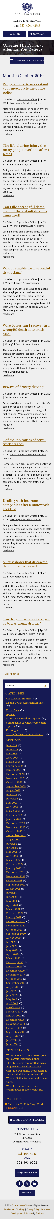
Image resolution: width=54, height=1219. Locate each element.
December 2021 (15, 872)
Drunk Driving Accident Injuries (27, 633)
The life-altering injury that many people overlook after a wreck (26, 150)
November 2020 (15, 925)
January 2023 (13, 819)
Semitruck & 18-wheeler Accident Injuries (26, 724)
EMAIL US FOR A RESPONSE (28, 1120)
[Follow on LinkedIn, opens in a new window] (34, 1183)
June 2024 (12, 749)
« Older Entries (11, 673)
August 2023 (13, 790)
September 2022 (16, 835)
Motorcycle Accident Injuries (25, 103)
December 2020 (15, 921)
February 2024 (14, 766)
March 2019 (13, 1007)
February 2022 (14, 864)
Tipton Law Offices (27, 99)
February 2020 (14, 962)
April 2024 (12, 757)
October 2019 (14, 979)
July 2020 (11, 942)
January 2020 (14, 966)
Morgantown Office (27, 1172)
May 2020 (12, 950)
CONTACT (39, 34)
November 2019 (15, 974)
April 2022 (12, 856)
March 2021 (13, 909)
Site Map (20, 1209)
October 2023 (14, 782)
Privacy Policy (33, 1209)
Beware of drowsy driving (23, 387)
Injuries (10, 714)
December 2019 (15, 970)
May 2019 (11, 999)
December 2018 (15, 1019)
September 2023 (16, 786)
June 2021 (12, 897)
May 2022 (11, 852)
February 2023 (14, 815)
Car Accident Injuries (21, 164)
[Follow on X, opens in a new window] (27, 1183)
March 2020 (13, 958)
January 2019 (13, 1015)
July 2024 (11, 745)
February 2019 (14, 1011)
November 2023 (15, 778)
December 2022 (15, 823)
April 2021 (12, 905)
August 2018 (13, 1036)
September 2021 (15, 884)
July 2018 (11, 1040)
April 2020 (12, 954)
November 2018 (15, 1024)
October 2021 (14, 880)
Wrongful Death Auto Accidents (27, 225)
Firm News (12, 710)
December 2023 (15, 774)
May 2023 (11, 802)
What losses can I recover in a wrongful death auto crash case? (26, 330)
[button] (15, 33)
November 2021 (15, 876)
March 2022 (13, 860)
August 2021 (13, 888)
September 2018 (15, 1032)
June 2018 (12, 1044)
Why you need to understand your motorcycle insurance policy (25, 88)
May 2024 (11, 753)
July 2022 (11, 843)
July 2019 (11, 991)
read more (8, 133)
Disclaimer (9, 1209)
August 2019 (13, 987)
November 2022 (15, 827)
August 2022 (13, 839)
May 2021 (11, 901)
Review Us (27, 1192)
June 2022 (12, 848)
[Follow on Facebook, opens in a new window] (19, 1183)
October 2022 (14, 831)
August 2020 (13, 938)
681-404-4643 (29, 25)
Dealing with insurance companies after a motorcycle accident (26, 505)
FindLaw (40, 1213)
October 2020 (14, 929)
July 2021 (11, 892)
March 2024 (13, 762)
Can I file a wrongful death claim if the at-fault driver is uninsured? (25, 211)
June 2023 (12, 798)
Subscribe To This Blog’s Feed (25, 1104)
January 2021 (13, 917)
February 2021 (14, 913)
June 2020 (12, 946)
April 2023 (12, 807)
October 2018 (14, 1028)
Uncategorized (14, 730)
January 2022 (13, 868)
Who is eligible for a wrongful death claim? (27, 1080)
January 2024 (13, 770)
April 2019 (12, 1003)
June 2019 (12, 995)
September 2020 (16, 933)
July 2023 (11, 794)
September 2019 (15, 983)
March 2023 (13, 811)
